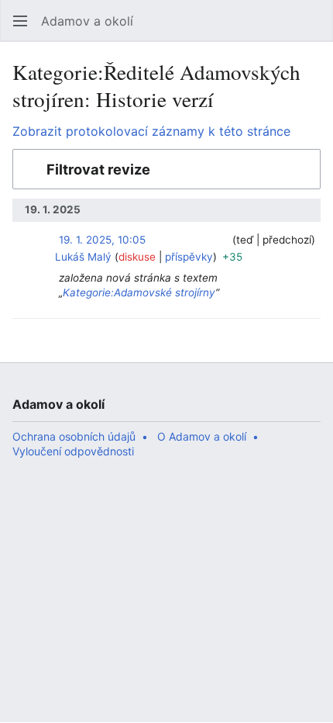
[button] (20, 21)
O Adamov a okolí (201, 436)
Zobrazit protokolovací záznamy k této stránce (151, 131)
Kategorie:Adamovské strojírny (139, 292)
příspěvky (189, 257)
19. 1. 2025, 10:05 (102, 240)
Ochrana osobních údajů (74, 436)
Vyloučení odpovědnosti (73, 451)
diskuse (137, 257)
